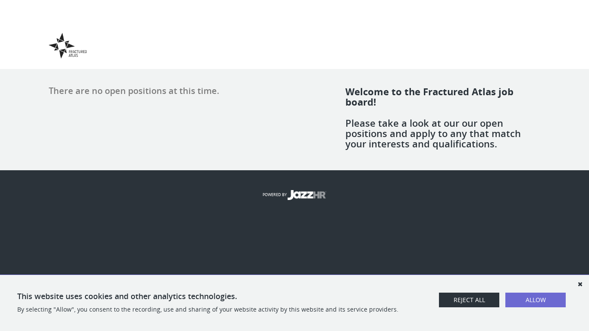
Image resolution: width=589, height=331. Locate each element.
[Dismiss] (580, 284)
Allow (536, 300)
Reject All (469, 300)
